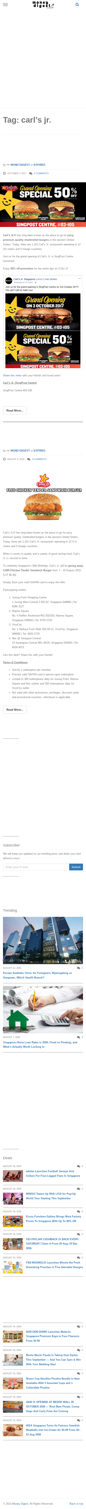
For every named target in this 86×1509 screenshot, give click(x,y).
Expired (39, 164)
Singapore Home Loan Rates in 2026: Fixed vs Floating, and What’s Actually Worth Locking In (40, 1044)
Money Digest (20, 1503)
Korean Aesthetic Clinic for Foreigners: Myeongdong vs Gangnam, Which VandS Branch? (37, 975)
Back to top (76, 1503)
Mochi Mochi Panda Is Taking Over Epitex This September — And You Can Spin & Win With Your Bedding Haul (53, 1360)
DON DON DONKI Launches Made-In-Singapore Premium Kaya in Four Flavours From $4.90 (52, 1336)
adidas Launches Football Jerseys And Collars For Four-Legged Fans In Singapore (53, 1173)
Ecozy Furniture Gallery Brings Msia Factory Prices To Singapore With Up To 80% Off (53, 1219)
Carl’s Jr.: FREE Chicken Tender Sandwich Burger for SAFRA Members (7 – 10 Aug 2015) (37, 436)
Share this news (12, 375)
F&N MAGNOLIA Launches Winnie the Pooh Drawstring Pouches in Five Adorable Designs (54, 1265)
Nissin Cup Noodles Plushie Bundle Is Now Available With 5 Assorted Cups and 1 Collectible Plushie (53, 1383)
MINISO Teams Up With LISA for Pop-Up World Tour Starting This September (51, 1196)
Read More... (14, 410)
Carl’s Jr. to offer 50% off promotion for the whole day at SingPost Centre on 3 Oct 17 (42, 150)
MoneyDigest (20, 164)
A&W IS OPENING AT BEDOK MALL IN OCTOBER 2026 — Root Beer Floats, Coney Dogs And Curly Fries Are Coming (52, 1407)
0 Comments (41, 173)
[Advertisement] (43, 58)
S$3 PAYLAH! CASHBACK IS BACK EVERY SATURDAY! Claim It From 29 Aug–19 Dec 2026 (52, 1244)
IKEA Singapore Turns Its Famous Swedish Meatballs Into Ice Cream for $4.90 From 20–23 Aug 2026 (53, 1430)
